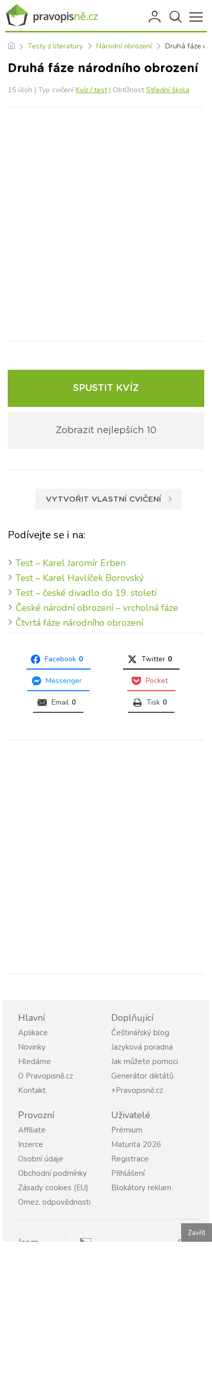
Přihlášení (155, 17)
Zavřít (196, 1233)
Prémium (127, 1130)
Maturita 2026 (136, 1144)
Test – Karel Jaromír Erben (70, 563)
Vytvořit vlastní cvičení (103, 499)
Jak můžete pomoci (144, 1061)
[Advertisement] (106, 224)
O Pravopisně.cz (45, 1076)
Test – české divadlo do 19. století (85, 593)
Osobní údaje (40, 1159)
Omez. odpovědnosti (54, 1202)
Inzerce (30, 1144)
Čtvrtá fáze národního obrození (79, 623)
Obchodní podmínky (52, 1173)
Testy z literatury (55, 46)
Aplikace (33, 1033)
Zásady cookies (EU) (53, 1188)
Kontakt (32, 1090)
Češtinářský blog (140, 1033)
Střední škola (167, 90)
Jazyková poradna (142, 1047)
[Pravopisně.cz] (51, 15)
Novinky (32, 1047)
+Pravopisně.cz (137, 1090)
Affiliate (32, 1130)
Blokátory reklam (141, 1188)
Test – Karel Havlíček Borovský (79, 578)
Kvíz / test (91, 90)
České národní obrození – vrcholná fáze (96, 608)
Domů (11, 46)
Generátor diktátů (142, 1076)
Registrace (130, 1159)
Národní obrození (124, 46)
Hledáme (34, 1061)
